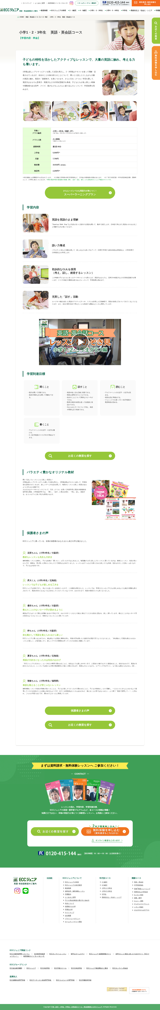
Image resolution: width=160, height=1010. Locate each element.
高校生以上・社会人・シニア (141, 10)
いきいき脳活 (138, 907)
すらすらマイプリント (141, 904)
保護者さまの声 (80, 710)
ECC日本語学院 (76, 968)
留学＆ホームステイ (78, 954)
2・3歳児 (72, 10)
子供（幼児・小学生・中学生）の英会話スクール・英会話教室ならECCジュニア (76, 1007)
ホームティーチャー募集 (73, 922)
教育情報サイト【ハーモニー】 (58, 3)
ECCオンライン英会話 (120, 968)
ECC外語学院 (45, 968)
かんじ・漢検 (138, 901)
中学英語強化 (138, 885)
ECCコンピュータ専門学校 (65, 980)
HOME (49, 878)
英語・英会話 (138, 882)
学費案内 (68, 894)
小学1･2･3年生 (107, 888)
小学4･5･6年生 (107, 891)
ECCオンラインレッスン (57, 954)
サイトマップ (27, 3)
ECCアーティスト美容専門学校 (41, 980)
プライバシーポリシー (72, 919)
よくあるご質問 (40, 3)
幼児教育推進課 (39, 954)
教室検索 (44, 10)
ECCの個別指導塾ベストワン (20, 954)
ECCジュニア (31, 968)
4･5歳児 (104, 885)
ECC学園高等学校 (85, 980)
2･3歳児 (104, 882)
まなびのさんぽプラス (141, 910)
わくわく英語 (138, 895)
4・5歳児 (83, 10)
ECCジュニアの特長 (58, 10)
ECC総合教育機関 (16, 968)
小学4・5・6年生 (112, 10)
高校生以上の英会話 (141, 892)
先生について (69, 903)
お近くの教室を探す (80, 455)
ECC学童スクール (60, 968)
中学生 (124, 10)
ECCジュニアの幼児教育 (73, 885)
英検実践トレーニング (142, 889)
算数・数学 (138, 898)
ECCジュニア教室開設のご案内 (97, 968)
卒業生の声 (69, 909)
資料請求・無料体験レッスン (75, 891)
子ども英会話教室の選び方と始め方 (77, 900)
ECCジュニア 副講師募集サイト (100, 954)
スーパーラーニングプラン (80, 193)
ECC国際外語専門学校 (17, 980)
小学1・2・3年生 (96, 10)
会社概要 (68, 915)
